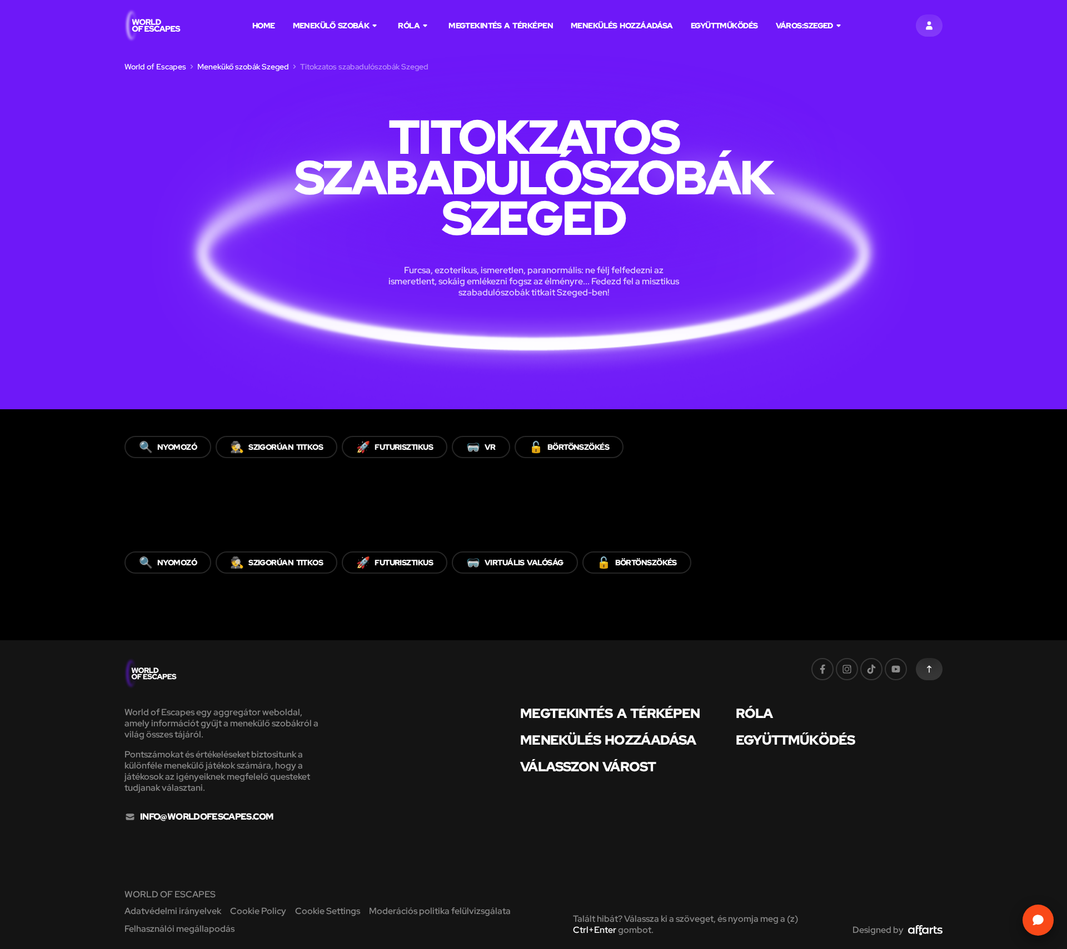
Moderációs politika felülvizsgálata (440, 911)
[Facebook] (822, 669)
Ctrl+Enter (594, 930)
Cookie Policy (258, 911)
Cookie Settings (327, 911)
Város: (804, 26)
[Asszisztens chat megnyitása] (1038, 920)
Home (263, 25)
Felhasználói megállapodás (179, 929)
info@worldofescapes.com (206, 816)
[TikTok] (871, 669)
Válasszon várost (587, 767)
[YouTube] (896, 669)
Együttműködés (724, 25)
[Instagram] (847, 669)
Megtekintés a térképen (500, 25)
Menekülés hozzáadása (622, 25)
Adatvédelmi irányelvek (172, 911)
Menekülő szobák (331, 26)
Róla (409, 26)
